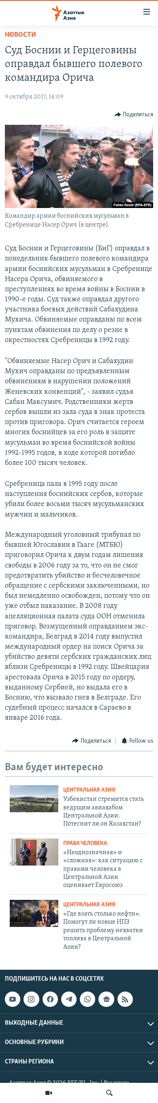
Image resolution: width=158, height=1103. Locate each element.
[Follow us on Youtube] (12, 999)
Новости (20, 35)
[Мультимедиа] (48, 1093)
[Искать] (109, 1093)
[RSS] (125, 999)
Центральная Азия (89, 790)
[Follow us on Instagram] (31, 999)
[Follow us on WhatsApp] (87, 999)
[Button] (134, 114)
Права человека (85, 843)
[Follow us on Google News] (106, 999)
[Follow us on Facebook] (50, 999)
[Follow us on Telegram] (69, 999)
